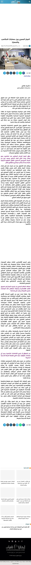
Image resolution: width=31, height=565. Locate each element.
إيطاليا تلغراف (27, 76)
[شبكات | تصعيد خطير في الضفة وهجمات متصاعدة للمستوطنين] (8, 475)
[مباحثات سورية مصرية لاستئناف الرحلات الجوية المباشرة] (23, 510)
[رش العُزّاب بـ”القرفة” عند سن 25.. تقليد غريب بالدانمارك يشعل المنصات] (23, 475)
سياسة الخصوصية (15, 563)
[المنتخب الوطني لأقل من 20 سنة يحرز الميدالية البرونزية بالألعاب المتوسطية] (8, 510)
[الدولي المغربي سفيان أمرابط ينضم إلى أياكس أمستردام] (8, 492)
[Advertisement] (15, 20)
